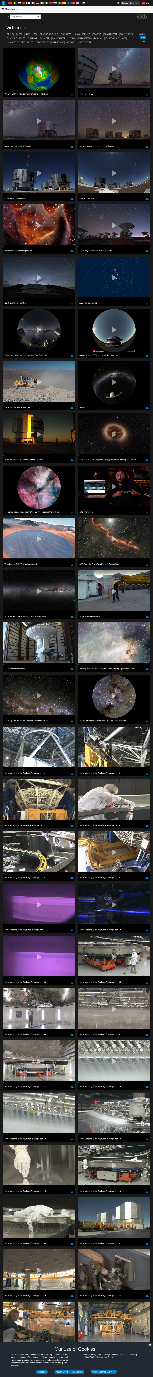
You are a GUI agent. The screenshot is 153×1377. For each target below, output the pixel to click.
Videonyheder (84, 42)
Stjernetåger (85, 38)
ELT (88, 34)
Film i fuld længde (16, 38)
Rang (143, 37)
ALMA (27, 34)
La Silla (72, 38)
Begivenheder (110, 34)
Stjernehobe (57, 42)
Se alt (10, 34)
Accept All (42, 1372)
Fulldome (32, 38)
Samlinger (66, 34)
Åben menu (11, 9)
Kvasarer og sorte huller (20, 42)
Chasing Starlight (49, 34)
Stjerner (70, 42)
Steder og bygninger (115, 38)
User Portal (135, 3)
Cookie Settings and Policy (103, 1372)
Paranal (98, 38)
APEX (35, 34)
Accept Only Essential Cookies (69, 1372)
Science (124, 3)
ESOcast (97, 34)
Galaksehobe (58, 38)
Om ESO (19, 34)
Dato (143, 41)
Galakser (44, 38)
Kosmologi (79, 34)
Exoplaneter (126, 34)
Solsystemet (42, 42)
